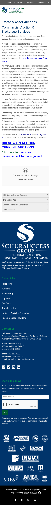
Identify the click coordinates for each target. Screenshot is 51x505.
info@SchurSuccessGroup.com (21, 359)
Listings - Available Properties (16, 313)
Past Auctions (9, 210)
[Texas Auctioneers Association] (35, 438)
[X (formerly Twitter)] (21, 500)
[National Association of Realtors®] (40, 468)
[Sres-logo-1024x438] (12, 478)
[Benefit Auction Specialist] (15, 458)
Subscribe (42, 2)
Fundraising (7, 293)
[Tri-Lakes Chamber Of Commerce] (44, 478)
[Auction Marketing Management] (36, 448)
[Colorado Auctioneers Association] (21, 438)
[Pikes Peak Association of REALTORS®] (30, 468)
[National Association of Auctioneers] (6, 438)
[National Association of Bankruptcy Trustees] (23, 448)
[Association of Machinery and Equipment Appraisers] (30, 478)
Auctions (6, 288)
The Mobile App (9, 200)
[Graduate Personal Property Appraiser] (30, 458)
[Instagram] (28, 500)
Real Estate (7, 284)
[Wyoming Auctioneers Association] (45, 438)
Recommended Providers (14, 318)
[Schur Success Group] (13, 9)
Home (9, 2)
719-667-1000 (18, 2)
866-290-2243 (18, 356)
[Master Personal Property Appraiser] (15, 468)
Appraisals (7, 298)
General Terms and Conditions (15, 205)
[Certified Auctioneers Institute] (11, 448)
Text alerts (31, 2)
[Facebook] (15, 500)
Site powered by (17, 493)
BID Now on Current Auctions (15, 195)
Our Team (6, 303)
